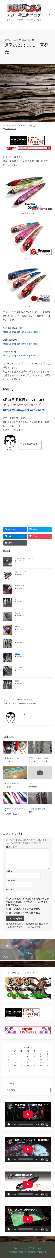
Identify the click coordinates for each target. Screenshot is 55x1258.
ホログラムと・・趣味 (39, 761)
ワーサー (9, 761)
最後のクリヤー (19, 585)
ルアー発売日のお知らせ (25, 703)
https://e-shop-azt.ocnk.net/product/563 (21, 331)
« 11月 (8, 1071)
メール (10, 880)
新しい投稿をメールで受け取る (24, 912)
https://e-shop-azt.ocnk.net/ (23, 410)
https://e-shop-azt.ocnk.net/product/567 (21, 343)
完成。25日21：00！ (20, 572)
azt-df (38, 125)
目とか (8, 786)
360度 (16, 599)
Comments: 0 (10, 128)
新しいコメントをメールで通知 (24, 908)
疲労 (31, 811)
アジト (11, 703)
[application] (28, 1114)
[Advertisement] (27, 92)
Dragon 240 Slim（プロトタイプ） (25, 558)
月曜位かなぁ (19, 626)
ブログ (31, 783)
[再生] (8, 1124)
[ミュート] (42, 1124)
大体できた (18, 640)
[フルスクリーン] (46, 1124)
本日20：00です (12, 814)
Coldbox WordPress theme (22, 1251)
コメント (11, 846)
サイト (9, 889)
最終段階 (33, 786)
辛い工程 (17, 613)
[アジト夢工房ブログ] (24, 8)
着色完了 (17, 653)
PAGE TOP (50, 1217)
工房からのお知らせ (24, 39)
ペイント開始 (19, 667)
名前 (9, 871)
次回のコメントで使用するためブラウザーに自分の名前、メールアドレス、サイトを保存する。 (27, 901)
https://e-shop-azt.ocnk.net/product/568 (21, 355)
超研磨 (17, 681)
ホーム (8, 39)
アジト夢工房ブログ (31, 1248)
